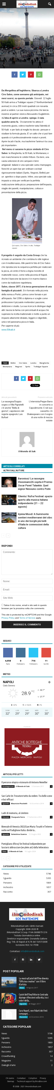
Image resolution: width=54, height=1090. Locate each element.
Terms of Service (27, 618)
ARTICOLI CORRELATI (14, 466)
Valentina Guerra (19, 834)
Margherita (44, 363)
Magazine (6, 1060)
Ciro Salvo (23, 363)
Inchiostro (8, 887)
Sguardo (5, 803)
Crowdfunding (8, 1056)
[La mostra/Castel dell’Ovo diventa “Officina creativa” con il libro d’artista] (9, 982)
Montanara (7, 366)
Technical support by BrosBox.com (32, 1081)
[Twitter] (39, 960)
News (4, 50)
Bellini (13, 363)
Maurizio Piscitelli (19, 803)
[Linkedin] (31, 960)
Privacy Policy (8, 618)
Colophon (32, 1078)
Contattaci (21, 1078)
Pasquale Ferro (18, 817)
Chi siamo (10, 1078)
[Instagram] (23, 960)
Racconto (8, 891)
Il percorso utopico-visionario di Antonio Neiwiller (24, 782)
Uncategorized (8, 786)
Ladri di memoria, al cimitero (15, 813)
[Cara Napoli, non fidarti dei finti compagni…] (9, 1014)
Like (8, 649)
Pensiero (5, 817)
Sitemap (10, 1081)
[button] (50, 4)
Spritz (27, 366)
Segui (20, 649)
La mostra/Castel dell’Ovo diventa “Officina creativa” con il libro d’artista (33, 981)
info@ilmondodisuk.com (32, 951)
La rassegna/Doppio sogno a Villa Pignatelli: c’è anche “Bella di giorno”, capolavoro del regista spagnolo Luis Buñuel (13, 409)
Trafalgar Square (40, 366)
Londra (33, 363)
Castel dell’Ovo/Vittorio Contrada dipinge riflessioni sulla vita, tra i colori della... (33, 997)
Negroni (18, 366)
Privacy (43, 1078)
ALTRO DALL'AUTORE (13, 470)
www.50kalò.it (8, 329)
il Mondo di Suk (27, 451)
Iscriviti (46, 649)
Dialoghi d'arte (9, 1065)
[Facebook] (15, 960)
